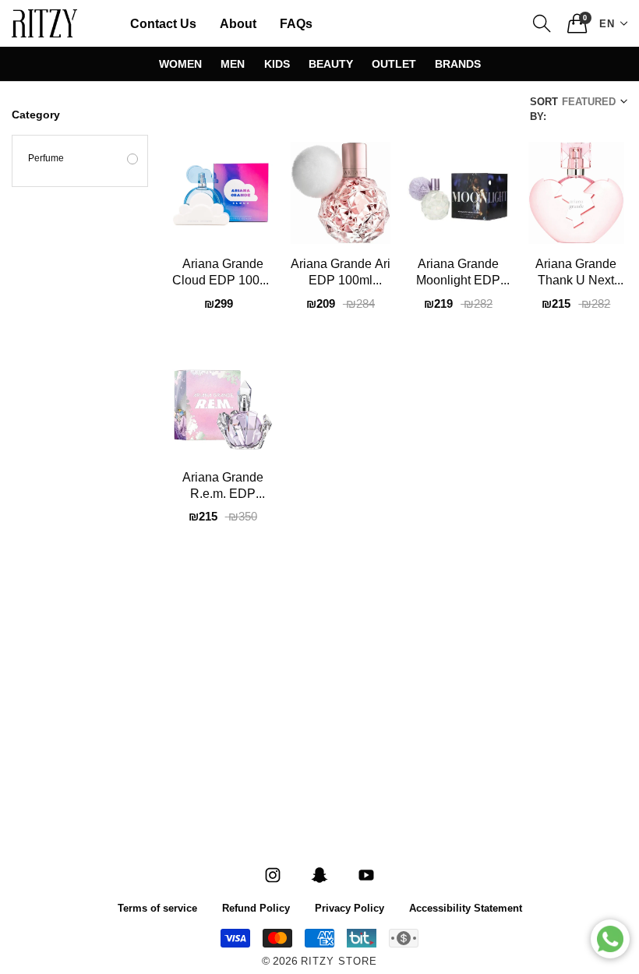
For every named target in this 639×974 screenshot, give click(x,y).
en (607, 23)
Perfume (46, 159)
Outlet (394, 63)
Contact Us (163, 23)
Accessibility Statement (465, 907)
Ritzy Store (339, 962)
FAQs (296, 23)
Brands (458, 63)
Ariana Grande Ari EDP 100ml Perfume (340, 274)
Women (180, 63)
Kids (277, 63)
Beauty (331, 63)
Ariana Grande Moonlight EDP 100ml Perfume (458, 274)
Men (233, 63)
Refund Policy (256, 907)
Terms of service (157, 907)
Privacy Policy (349, 907)
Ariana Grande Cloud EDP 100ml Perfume (222, 274)
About (238, 23)
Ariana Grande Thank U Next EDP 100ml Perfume (575, 274)
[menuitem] (163, 23)
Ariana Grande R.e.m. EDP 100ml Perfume (223, 487)
